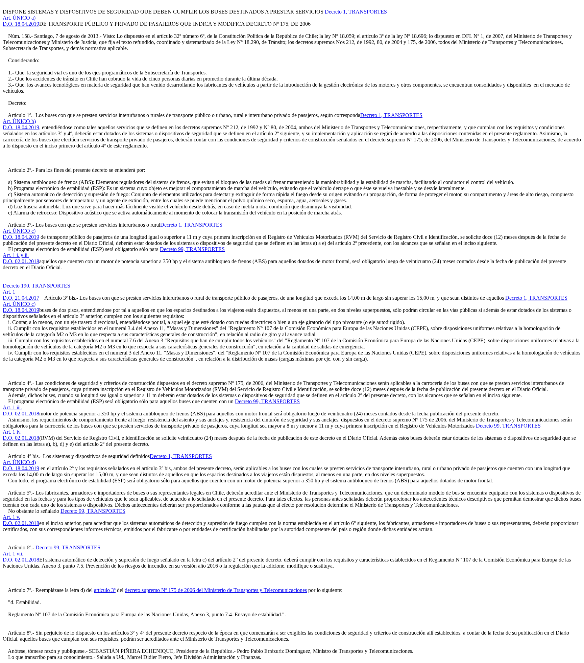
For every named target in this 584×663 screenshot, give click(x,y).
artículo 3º (105, 590)
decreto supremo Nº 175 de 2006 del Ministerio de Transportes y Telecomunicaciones (216, 590)
